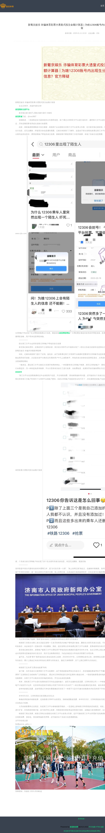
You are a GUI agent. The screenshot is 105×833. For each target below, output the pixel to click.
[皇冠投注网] (7, 6)
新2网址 (98, 831)
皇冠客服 (91, 831)
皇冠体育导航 (68, 831)
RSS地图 (92, 827)
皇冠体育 (76, 831)
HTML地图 (100, 827)
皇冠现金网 (84, 831)
